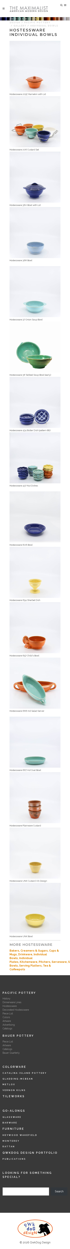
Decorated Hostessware (16, 1009)
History (6, 998)
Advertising (9, 1024)
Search (7, 1185)
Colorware (14, 1066)
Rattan (9, 1146)
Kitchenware (28, 962)
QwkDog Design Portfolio (30, 1152)
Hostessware (10, 1006)
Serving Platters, (31, 965)
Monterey (11, 1141)
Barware (10, 1123)
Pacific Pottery (37, 22)
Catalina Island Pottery (25, 1073)
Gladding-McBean (18, 1079)
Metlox (9, 1084)
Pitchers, (45, 962)
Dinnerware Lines (12, 1002)
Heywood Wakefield (20, 1135)
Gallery (19, 25)
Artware (7, 1021)
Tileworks (14, 1096)
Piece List (8, 1013)
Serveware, (60, 962)
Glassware (12, 1117)
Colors (6, 1017)
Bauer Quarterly (11, 1052)
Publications (14, 1159)
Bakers (14, 950)
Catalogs (7, 1028)
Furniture (13, 1128)
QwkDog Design (40, 1242)
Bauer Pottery (18, 1035)
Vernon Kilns (14, 1090)
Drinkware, (26, 954)
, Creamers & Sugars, (34, 950)
